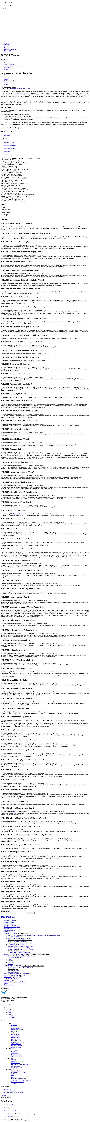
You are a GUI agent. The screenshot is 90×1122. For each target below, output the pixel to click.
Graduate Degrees (13, 969)
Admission (7, 931)
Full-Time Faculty (16, 1039)
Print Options (4, 988)
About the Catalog (9, 922)
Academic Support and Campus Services (15, 975)
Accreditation (8, 928)
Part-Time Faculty (16, 1040)
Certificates (11, 960)
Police (13, 1077)
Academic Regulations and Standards (14, 982)
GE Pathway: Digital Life (15, 936)
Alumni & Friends (16, 1044)
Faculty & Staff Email (17, 1029)
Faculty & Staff (15, 1037)
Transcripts (14, 1083)
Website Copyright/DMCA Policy (13, 1092)
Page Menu (4, 59)
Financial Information (10, 980)
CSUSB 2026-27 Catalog (11, 1117)
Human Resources (16, 1055)
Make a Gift (7, 51)
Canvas (13, 1026)
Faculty (6, 983)
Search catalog (5, 913)
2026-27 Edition (8, 917)
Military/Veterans (16, 1047)
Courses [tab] (6, 84)
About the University (10, 925)
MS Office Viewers (16, 1067)
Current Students (16, 1036)
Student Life (7, 977)
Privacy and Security (10, 1091)
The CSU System (9, 924)
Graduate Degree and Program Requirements (20, 967)
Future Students (15, 1034)
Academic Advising (16, 1071)
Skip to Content (8, 2)
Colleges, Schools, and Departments (14, 66)
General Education (9, 933)
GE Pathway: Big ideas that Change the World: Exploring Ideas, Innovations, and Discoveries (34, 935)
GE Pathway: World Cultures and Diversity (20, 943)
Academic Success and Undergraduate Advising (17, 973)
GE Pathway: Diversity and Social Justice (19, 938)
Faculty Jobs (14, 1052)
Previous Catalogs (9, 985)
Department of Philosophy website (20, 88)
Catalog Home (8, 5)
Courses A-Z (7, 69)
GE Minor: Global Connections (16, 951)
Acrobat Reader (15, 1066)
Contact (13, 1059)
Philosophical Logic (9, 148)
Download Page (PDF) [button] (10, 1111)
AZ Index (7, 3)
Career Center (15, 1053)
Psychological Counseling (18, 1078)
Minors (10, 959)
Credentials (11, 962)
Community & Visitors (17, 1042)
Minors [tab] (6, 82)
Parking (13, 1075)
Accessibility (7, 1089)
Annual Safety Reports (17, 1061)
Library (6, 46)
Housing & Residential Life (19, 1072)
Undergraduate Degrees (14, 957)
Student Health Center (17, 1082)
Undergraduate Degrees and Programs (14, 954)
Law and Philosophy (10, 145)
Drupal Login (15, 1031)
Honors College (12, 978)
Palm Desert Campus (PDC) (12, 927)
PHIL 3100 (16, 811)
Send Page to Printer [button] (10, 1105)
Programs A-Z (8, 67)
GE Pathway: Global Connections (17, 941)
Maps (5, 48)
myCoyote (7, 43)
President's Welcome (10, 920)
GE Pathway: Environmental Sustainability (20, 940)
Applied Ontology (9, 142)
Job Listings (14, 1050)
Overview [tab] (7, 78)
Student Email (15, 1028)
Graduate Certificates (13, 970)
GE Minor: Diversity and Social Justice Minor (20, 946)
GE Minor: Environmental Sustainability (19, 948)
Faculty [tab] (6, 79)
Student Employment (17, 1056)
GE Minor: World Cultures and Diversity (19, 952)
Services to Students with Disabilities (21, 1080)
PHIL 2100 (16, 514)
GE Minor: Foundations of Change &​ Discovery (21, 949)
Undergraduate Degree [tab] (10, 81)
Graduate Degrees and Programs (13, 965)
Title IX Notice (15, 1063)
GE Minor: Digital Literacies (16, 944)
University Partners (16, 1045)
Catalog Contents (9, 64)
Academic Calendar (9, 930)
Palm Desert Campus (10, 49)
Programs (10, 964)
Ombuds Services (16, 1074)
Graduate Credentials (13, 972)
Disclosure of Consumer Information (21, 1064)
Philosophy (7, 135)
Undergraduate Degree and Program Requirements (22, 956)
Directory (6, 44)
